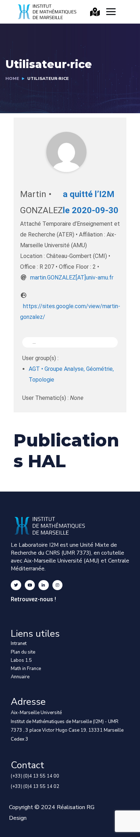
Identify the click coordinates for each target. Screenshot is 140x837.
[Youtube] (30, 585)
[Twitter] (16, 585)
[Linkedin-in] (43, 585)
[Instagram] (57, 585)
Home (12, 78)
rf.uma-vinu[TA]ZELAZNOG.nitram (71, 277)
